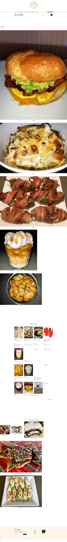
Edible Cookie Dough (27, 340)
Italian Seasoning (36, 349)
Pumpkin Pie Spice (37, 344)
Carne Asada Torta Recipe (28, 361)
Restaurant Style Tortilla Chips (18, 378)
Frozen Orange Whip (17, 361)
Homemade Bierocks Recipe (18, 340)
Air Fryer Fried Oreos (33, 438)
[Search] (52, 15)
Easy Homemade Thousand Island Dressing (18, 345)
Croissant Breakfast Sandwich (28, 395)
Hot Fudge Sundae (36, 395)
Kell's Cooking (18, 15)
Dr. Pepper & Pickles (37, 340)
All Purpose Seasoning (47, 344)
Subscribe (25, 534)
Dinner (25, 360)
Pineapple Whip (26, 377)
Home (15, 343)
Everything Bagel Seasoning (48, 349)
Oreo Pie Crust (46, 365)
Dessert (45, 364)
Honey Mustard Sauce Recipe (28, 344)
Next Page (51, 399)
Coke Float (16, 395)
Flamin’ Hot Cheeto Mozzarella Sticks (47, 341)
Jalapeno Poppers (21, 507)
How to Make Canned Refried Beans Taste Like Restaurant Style (37, 378)
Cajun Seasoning (46, 383)
